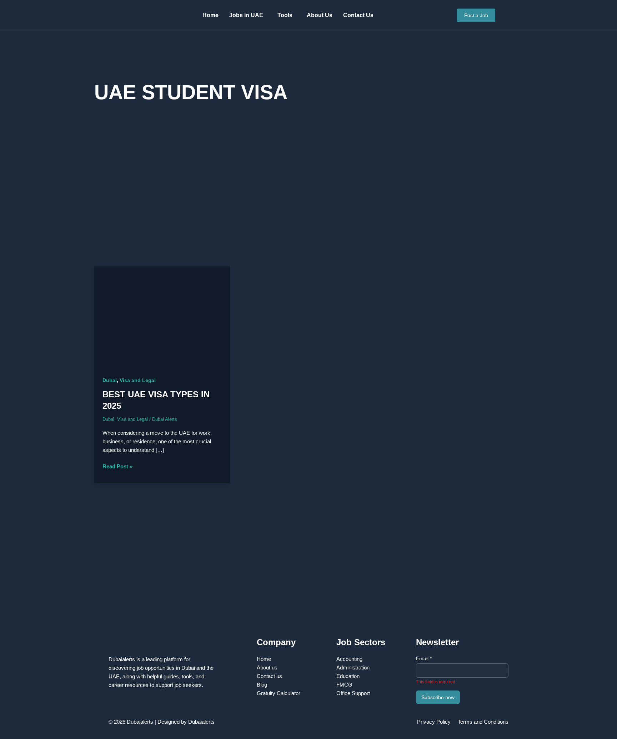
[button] (248, 15)
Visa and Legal (138, 380)
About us (267, 667)
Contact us (269, 676)
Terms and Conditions (483, 722)
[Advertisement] (308, 191)
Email (424, 658)
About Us (319, 15)
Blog (262, 685)
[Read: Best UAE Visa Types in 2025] (162, 317)
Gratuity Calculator (278, 693)
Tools (284, 15)
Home (210, 15)
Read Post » (117, 465)
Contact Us (358, 15)
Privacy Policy (434, 722)
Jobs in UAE (246, 15)
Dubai (109, 380)
